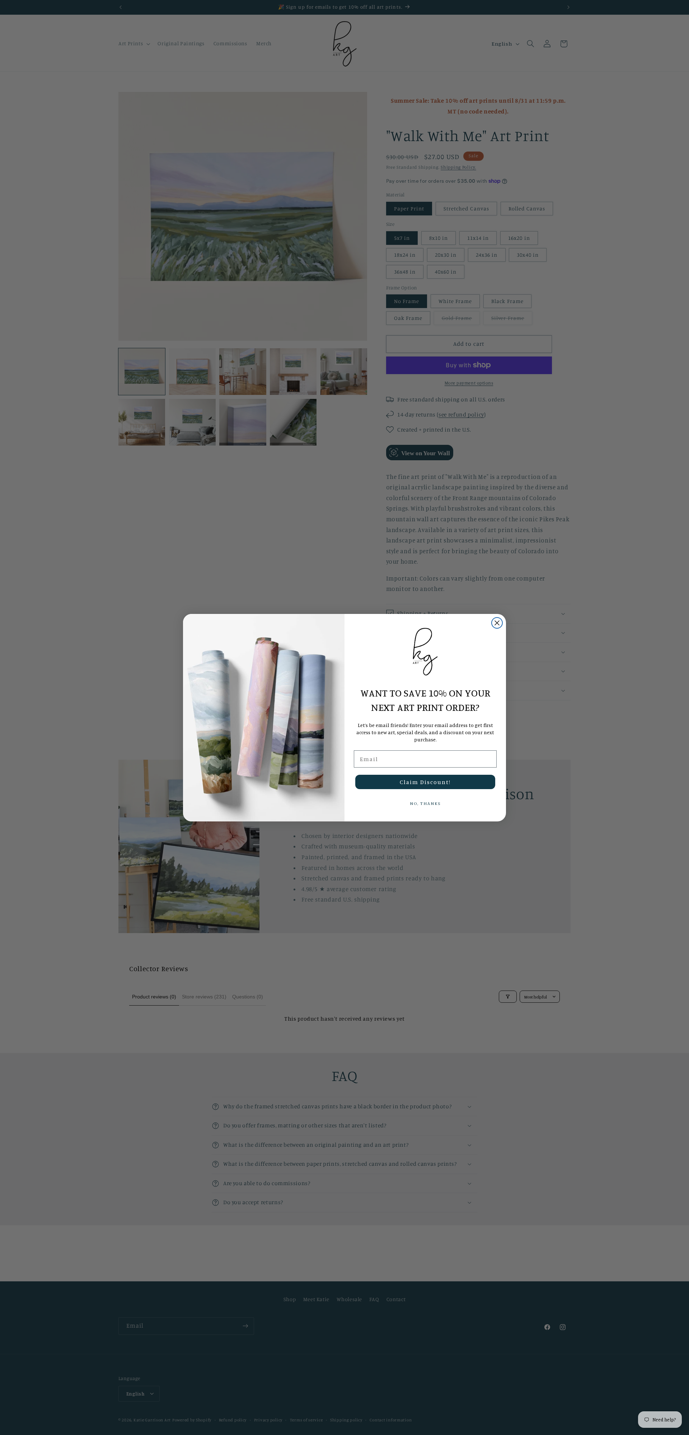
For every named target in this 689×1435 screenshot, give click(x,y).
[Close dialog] (497, 623)
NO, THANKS (425, 803)
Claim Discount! (425, 782)
